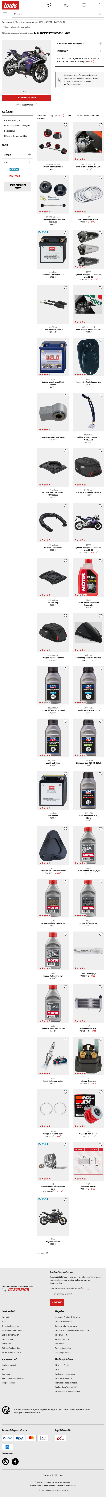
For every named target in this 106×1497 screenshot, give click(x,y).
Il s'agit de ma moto (27, 98)
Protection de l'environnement (67, 1392)
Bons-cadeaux (8, 1339)
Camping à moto (62, 1352)
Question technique (10, 1326)
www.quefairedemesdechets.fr (27, 1412)
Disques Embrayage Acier (88, 219)
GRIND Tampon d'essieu (53, 167)
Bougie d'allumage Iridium (53, 1081)
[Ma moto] (66, 5)
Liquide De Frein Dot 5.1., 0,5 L (88, 871)
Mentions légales (62, 1365)
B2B (4, 1322)
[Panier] (101, 5)
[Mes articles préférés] (84, 5)
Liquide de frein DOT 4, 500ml (88, 710)
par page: (53, 115)
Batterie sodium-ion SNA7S (53, 274)
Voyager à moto (62, 1339)
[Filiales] (49, 5)
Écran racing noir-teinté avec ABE (88, 658)
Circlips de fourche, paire (53, 1134)
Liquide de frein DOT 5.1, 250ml (88, 763)
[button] (100, 14)
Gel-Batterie (53, 816)
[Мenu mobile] (5, 14)
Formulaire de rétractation (66, 1383)
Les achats (6, 1374)
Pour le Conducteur (63, 1348)
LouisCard (6, 1344)
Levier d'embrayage (88, 973)
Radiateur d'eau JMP (88, 1029)
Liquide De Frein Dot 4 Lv (53, 976)
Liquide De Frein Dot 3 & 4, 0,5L (53, 1029)
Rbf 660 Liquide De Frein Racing (53, 923)
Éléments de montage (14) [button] (15, 136)
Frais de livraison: (36, 1485)
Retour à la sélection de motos (17, 27)
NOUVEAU (14, 169)
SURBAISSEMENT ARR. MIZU (53, 437)
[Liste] (69, 115)
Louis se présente (9, 1365)
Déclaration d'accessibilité (66, 1387)
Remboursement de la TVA (13, 1378)
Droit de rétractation (63, 1378)
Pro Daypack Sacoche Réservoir (88, 492)
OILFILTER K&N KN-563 (88, 1134)
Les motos (59, 1344)
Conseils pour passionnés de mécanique (72, 1330)
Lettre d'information (10, 1335)
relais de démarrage (88, 1081)
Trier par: (79, 115)
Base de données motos (12, 1330)
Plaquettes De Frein (88, 1186)
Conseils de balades (63, 1322)
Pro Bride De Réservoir (53, 547)
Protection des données (65, 1374)
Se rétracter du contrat (11, 1352)
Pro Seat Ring (53, 603)
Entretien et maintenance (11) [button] (17, 126)
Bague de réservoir (53, 1241)
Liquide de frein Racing (88, 923)
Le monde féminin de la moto (67, 1317)
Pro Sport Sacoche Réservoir (53, 658)
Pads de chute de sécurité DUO (88, 167)
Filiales (5, 1369)
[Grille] (64, 115)
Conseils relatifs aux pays (66, 1326)
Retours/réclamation (11, 1348)
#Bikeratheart (61, 1335)
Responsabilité (8, 1383)
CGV (57, 1369)
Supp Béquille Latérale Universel (53, 871)
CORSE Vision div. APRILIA (53, 330)
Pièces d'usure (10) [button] (12, 120)
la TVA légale (57, 1482)
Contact (5, 1317)
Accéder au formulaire (72, 84)
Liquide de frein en (53, 763)
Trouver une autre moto (25, 105)
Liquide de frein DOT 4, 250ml (53, 710)
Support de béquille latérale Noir (88, 382)
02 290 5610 (18, 1290)
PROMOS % (15, 176)
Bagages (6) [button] (9, 131)
